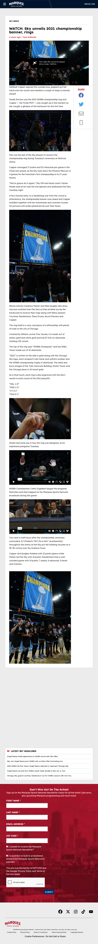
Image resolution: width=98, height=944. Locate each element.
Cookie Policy (11, 932)
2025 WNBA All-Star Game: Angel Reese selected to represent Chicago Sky (38, 766)
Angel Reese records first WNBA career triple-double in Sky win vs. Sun (36, 771)
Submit (49, 892)
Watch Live (89, 4)
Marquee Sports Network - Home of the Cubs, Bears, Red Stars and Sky (41, 929)
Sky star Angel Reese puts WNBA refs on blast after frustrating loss (35, 761)
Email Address (15, 824)
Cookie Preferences (34, 936)
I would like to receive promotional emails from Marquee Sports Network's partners (25, 859)
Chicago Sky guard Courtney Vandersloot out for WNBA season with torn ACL (39, 776)
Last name (13, 812)
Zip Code (12, 836)
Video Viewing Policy (59, 932)
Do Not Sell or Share (56, 936)
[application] (49, 63)
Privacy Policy (25, 932)
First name (13, 800)
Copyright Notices (76, 932)
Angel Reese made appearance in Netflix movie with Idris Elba (32, 756)
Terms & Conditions (41, 932)
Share (81, 89)
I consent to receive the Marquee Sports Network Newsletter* (23, 848)
